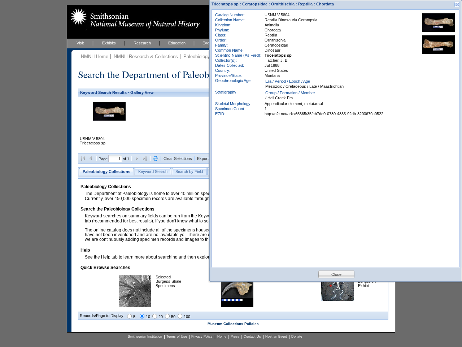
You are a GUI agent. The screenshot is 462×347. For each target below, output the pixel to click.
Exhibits (109, 43)
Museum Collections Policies (233, 324)
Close (336, 274)
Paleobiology (196, 56)
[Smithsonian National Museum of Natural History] (133, 18)
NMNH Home (94, 56)
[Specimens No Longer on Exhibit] (337, 299)
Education (177, 43)
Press (235, 336)
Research (142, 43)
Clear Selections (178, 158)
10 (148, 317)
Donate (296, 336)
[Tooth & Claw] (237, 306)
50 (173, 317)
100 (187, 317)
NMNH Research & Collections (146, 56)
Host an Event (276, 336)
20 (160, 317)
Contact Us (252, 336)
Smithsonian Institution (145, 336)
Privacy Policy (202, 336)
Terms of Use (176, 336)
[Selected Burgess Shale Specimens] (135, 306)
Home (221, 336)
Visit (80, 43)
